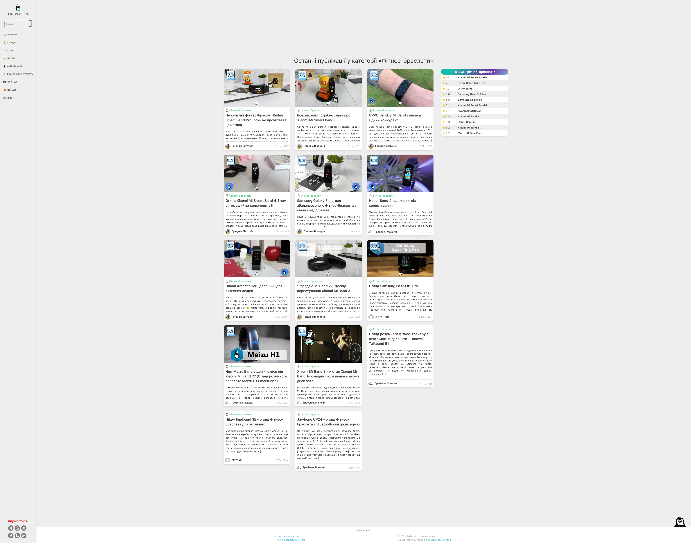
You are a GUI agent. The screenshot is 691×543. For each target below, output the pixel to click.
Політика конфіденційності (290, 540)
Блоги (9, 58)
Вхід (7, 98)
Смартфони (12, 66)
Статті (9, 50)
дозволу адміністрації (440, 540)
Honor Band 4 (466, 121)
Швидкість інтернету (18, 74)
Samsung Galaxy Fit (470, 99)
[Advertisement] (293, 30)
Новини (10, 34)
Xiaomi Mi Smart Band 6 (472, 77)
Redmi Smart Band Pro (471, 82)
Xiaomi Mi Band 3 (468, 116)
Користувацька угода (287, 536)
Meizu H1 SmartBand (470, 133)
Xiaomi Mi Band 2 (468, 127)
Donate (9, 90)
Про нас (10, 82)
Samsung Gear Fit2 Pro (472, 94)
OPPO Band (465, 88)
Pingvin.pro (18, 14)
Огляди (10, 42)
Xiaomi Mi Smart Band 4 (472, 105)
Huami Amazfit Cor (469, 110)
